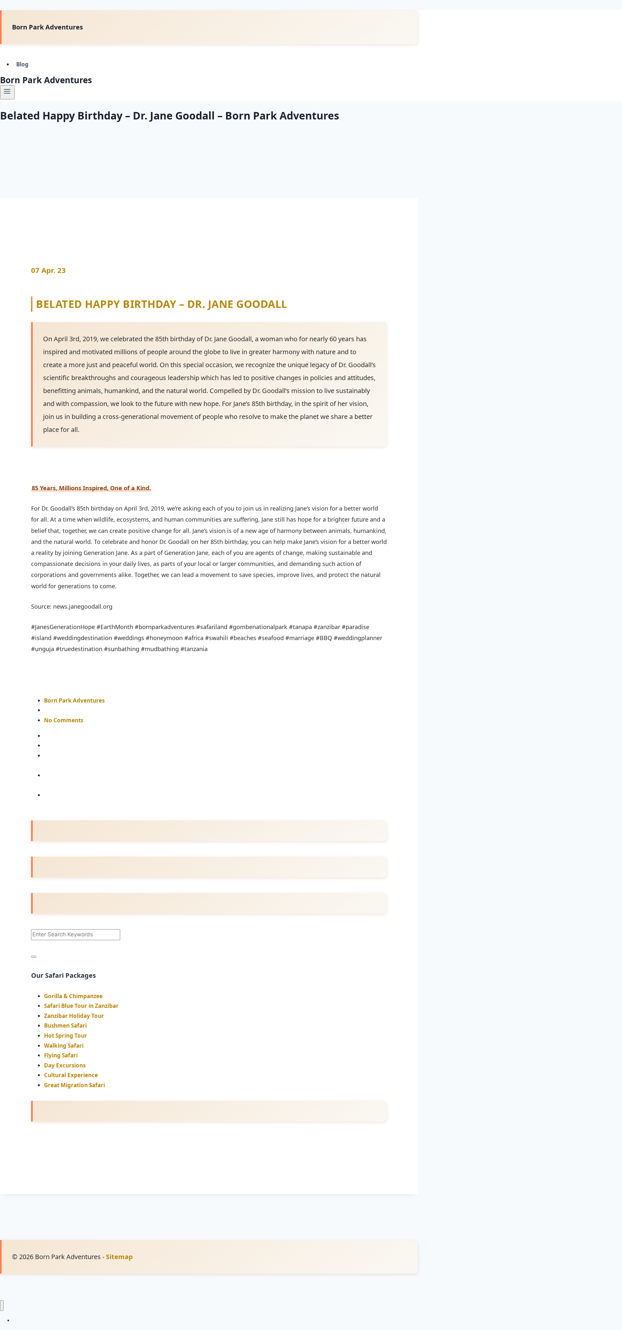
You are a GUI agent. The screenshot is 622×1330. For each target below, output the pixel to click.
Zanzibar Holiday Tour (74, 1016)
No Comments (63, 720)
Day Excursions (65, 1065)
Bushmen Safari (65, 1025)
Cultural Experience (71, 1075)
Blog (22, 64)
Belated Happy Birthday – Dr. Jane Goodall (161, 304)
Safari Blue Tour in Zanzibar (81, 1005)
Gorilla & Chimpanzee (73, 996)
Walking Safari (64, 1045)
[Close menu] (2, 1305)
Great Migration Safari (74, 1085)
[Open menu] (7, 92)
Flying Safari (61, 1055)
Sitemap (119, 1256)
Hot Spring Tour (65, 1035)
